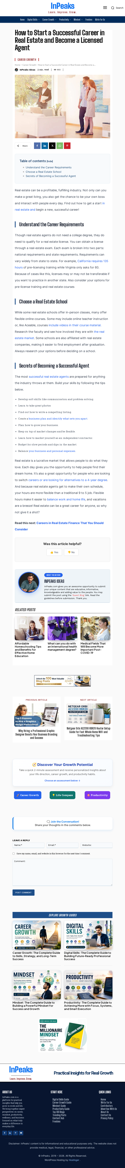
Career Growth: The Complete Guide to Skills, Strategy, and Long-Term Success (36, 956)
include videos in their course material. (75, 325)
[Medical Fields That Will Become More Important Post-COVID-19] (95, 628)
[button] (116, 8)
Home (17, 64)
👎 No (71, 552)
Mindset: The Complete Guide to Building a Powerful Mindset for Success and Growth (34, 1005)
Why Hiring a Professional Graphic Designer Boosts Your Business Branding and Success (36, 734)
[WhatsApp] (59, 145)
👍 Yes (54, 552)
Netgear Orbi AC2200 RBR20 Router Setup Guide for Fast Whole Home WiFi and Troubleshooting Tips (88, 732)
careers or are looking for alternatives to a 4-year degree (67, 480)
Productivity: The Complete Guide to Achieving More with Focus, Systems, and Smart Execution (88, 1005)
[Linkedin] (45, 145)
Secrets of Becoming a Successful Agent (51, 176)
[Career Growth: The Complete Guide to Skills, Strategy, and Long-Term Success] (37, 935)
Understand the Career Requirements (48, 167)
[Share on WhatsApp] (121, 591)
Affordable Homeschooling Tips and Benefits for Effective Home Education (28, 650)
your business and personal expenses (52, 451)
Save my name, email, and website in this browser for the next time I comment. (53, 853)
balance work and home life (66, 499)
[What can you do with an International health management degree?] (62, 628)
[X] (52, 145)
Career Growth (27, 59)
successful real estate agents (49, 376)
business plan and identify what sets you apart (58, 418)
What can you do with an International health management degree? (62, 646)
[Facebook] (37, 145)
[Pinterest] (67, 145)
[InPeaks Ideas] (17, 69)
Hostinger (74, 1160)
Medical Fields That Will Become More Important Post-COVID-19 (93, 648)
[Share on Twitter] (121, 584)
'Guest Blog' (78, 595)
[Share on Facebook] (121, 569)
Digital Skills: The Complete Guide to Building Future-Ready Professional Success (87, 956)
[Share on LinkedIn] (121, 576)
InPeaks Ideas (27, 70)
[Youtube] (21, 1133)
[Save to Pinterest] (121, 598)
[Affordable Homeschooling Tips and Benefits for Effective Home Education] (29, 628)
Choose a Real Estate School (43, 171)
